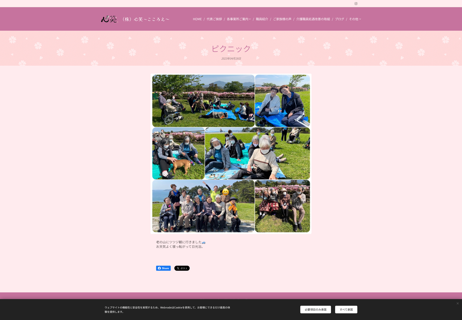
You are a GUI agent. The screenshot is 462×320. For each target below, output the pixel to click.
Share (165, 268)
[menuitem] (198, 18)
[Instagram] (356, 4)
